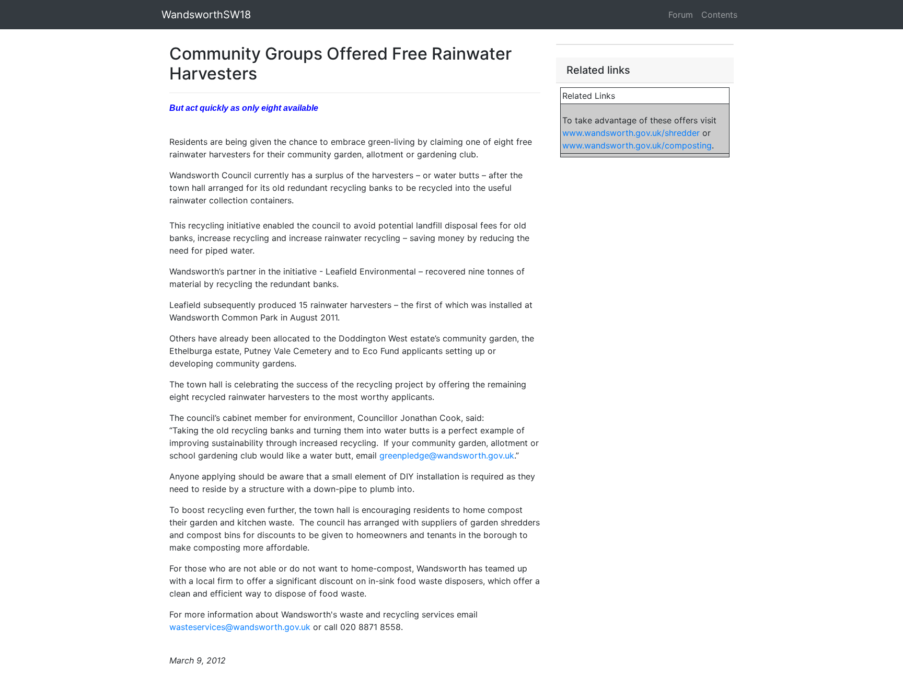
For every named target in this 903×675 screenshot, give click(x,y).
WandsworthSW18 (206, 14)
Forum (680, 14)
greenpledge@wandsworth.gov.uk (446, 455)
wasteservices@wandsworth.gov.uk (239, 627)
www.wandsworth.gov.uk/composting (637, 145)
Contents (719, 14)
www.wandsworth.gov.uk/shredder (631, 133)
